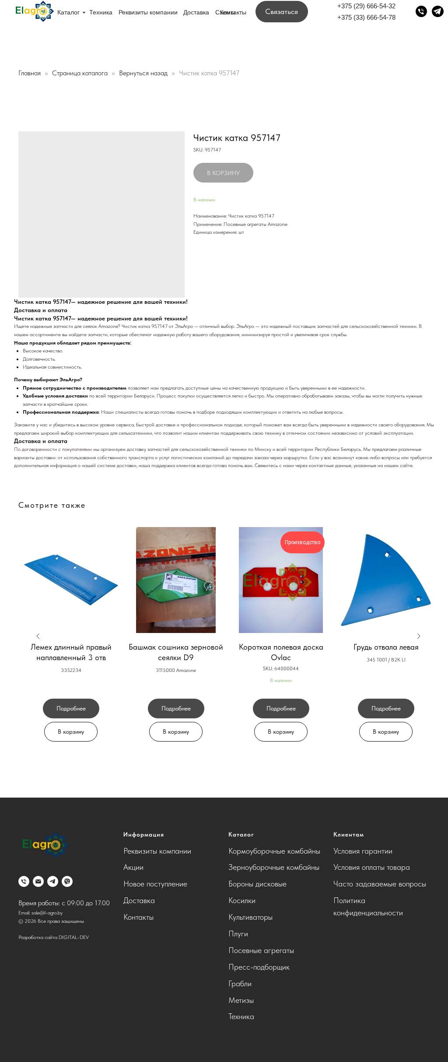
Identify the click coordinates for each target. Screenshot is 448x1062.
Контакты (233, 12)
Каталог (68, 12)
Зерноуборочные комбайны (273, 867)
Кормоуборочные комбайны (274, 850)
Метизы (241, 1000)
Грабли (240, 983)
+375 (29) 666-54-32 (366, 6)
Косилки (242, 900)
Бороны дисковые (257, 883)
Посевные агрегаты (261, 950)
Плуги (238, 933)
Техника (100, 12)
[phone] (23, 881)
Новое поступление (155, 883)
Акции (133, 867)
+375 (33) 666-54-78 (366, 17)
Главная (29, 73)
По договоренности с (38, 449)
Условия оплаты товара (371, 867)
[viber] (67, 881)
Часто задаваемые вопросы (379, 883)
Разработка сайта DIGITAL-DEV (53, 937)
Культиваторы (250, 916)
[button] (282, 11)
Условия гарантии (362, 850)
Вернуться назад (144, 73)
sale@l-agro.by (47, 913)
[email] (38, 881)
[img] (34, 12)
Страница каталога (80, 73)
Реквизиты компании (148, 12)
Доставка (196, 12)
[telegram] (52, 881)
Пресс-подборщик (259, 966)
